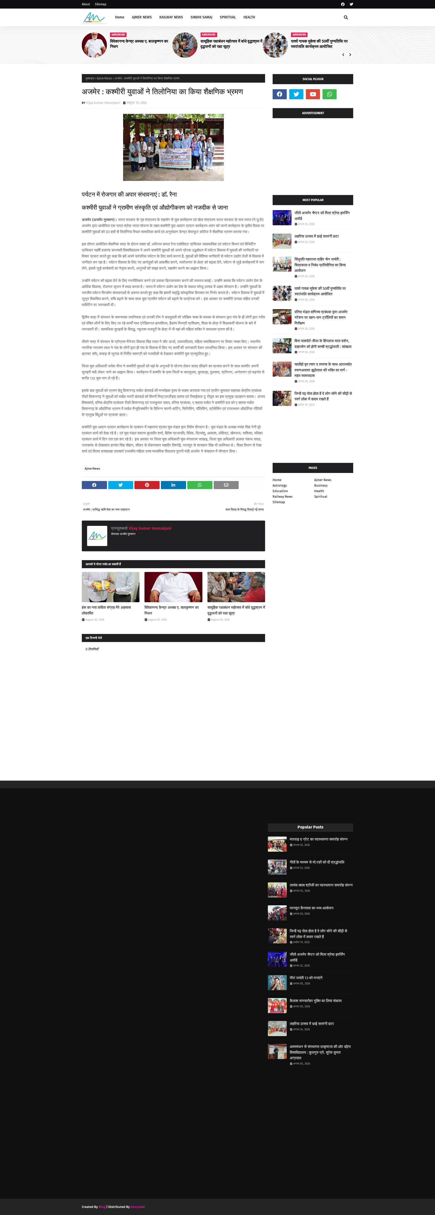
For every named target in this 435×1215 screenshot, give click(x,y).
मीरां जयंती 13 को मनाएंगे (306, 978)
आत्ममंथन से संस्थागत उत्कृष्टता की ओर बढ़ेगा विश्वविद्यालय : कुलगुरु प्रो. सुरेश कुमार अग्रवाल (320, 1052)
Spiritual (320, 496)
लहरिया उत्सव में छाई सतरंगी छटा (317, 236)
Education (280, 491)
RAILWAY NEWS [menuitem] (171, 17)
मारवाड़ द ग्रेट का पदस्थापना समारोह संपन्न (319, 839)
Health (319, 491)
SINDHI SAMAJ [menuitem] (201, 17)
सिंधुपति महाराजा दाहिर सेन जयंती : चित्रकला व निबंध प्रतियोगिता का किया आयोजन (323, 44)
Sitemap (100, 4)
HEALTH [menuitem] (249, 17)
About (86, 4)
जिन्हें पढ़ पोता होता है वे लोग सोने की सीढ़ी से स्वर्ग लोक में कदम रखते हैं (323, 396)
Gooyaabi (138, 1207)
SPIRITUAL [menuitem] (228, 17)
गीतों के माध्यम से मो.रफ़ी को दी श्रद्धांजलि (317, 862)
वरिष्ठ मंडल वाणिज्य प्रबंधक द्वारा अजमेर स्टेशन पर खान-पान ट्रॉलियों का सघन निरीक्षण (321, 318)
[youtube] (313, 94)
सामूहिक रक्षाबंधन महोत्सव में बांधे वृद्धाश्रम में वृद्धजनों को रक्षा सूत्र (145, 44)
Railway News (283, 496)
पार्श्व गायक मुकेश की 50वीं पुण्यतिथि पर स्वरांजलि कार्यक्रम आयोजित (233, 44)
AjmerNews (104, 78)
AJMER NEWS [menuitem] (142, 17)
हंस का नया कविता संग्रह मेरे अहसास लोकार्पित (106, 610)
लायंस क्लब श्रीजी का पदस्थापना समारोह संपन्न (321, 885)
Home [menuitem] (119, 17)
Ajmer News (322, 480)
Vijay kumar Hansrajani (103, 103)
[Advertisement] (313, 154)
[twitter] (350, 4)
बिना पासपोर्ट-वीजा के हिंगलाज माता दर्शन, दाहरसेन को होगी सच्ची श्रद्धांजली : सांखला (323, 344)
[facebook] (343, 4)
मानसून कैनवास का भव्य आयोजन (312, 908)
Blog (102, 1207)
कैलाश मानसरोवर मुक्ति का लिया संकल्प (316, 1001)
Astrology (280, 485)
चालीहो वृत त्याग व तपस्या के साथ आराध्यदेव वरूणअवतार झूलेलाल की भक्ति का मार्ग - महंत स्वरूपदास (323, 370)
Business (321, 485)
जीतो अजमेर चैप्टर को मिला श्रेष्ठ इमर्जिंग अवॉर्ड (322, 216)
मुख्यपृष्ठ (90, 78)
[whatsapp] (329, 94)
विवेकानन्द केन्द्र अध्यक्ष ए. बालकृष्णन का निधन (171, 610)
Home (277, 480)
